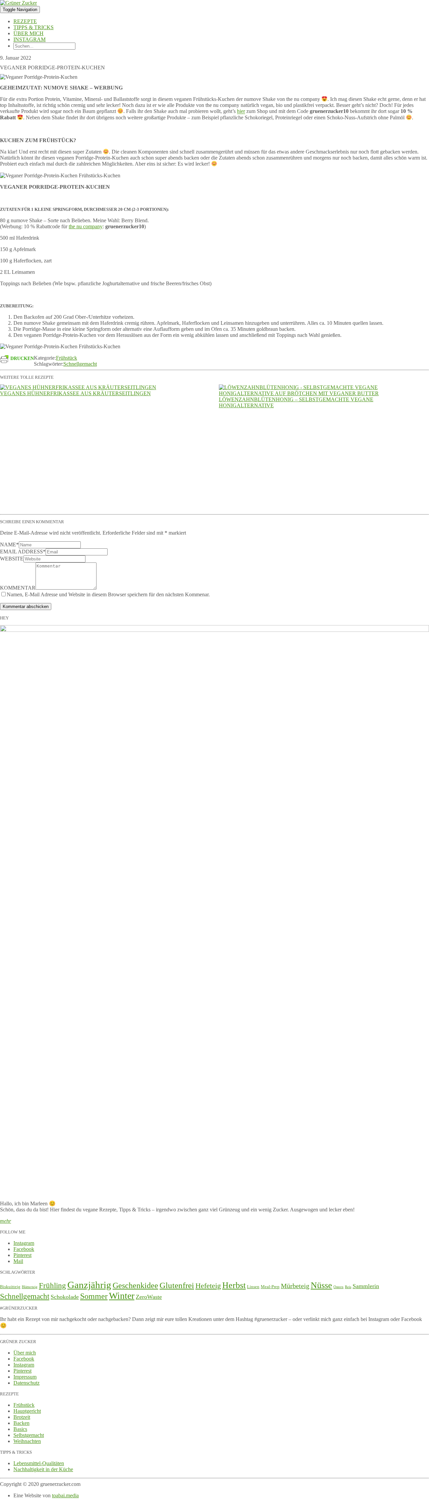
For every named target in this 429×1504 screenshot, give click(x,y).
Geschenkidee (135, 1285)
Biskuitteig (10, 1286)
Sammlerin (366, 1286)
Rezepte (25, 21)
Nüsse (321, 1285)
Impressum (25, 1377)
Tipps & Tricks (33, 27)
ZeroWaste (149, 1297)
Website (11, 558)
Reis (348, 1287)
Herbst (234, 1285)
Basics (20, 1429)
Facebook (23, 1249)
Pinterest (22, 1255)
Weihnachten (27, 1441)
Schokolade (65, 1297)
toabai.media (65, 1495)
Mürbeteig (295, 1285)
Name (9, 544)
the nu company (86, 226)
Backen (21, 1423)
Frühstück (66, 358)
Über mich (28, 33)
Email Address (23, 551)
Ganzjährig (89, 1284)
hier (241, 111)
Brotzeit (21, 1417)
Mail (18, 1261)
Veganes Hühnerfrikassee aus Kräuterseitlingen (75, 393)
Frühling (52, 1285)
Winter (121, 1295)
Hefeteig (208, 1285)
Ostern (338, 1287)
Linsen (253, 1286)
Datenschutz (26, 1383)
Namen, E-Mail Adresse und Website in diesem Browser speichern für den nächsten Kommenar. (108, 594)
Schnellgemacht (80, 364)
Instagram (29, 39)
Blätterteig (30, 1287)
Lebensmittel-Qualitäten (38, 1463)
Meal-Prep (270, 1286)
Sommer (94, 1296)
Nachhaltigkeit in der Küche (43, 1469)
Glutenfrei (177, 1285)
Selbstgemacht (28, 1435)
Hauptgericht (27, 1411)
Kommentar (18, 588)
